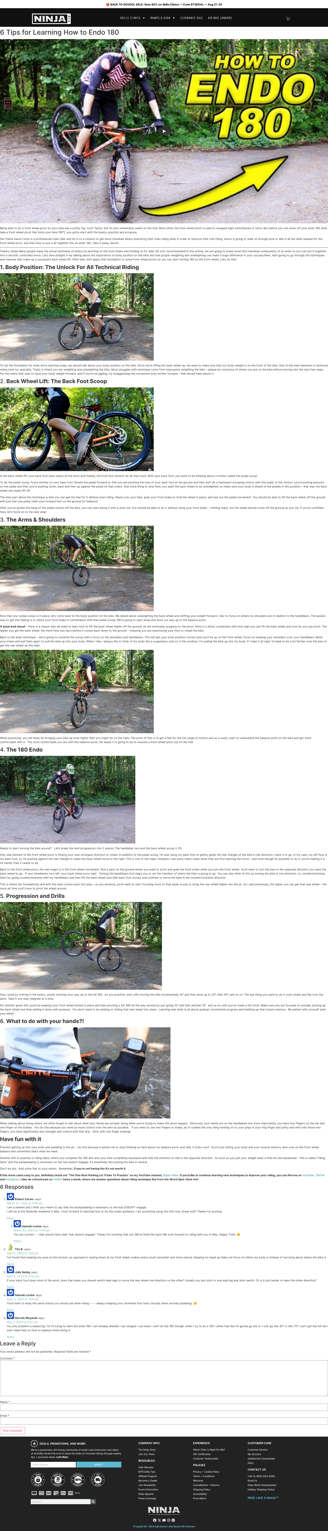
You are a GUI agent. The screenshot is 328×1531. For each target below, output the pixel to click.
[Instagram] (168, 1520)
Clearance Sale (191, 18)
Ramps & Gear (160, 18)
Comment (7, 1358)
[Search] (93, 1501)
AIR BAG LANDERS (220, 18)
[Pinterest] (173, 1520)
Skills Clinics (130, 18)
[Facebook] (154, 1520)
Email (4, 1415)
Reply (10, 1218)
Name (5, 1402)
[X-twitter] (159, 1520)
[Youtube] (164, 1520)
